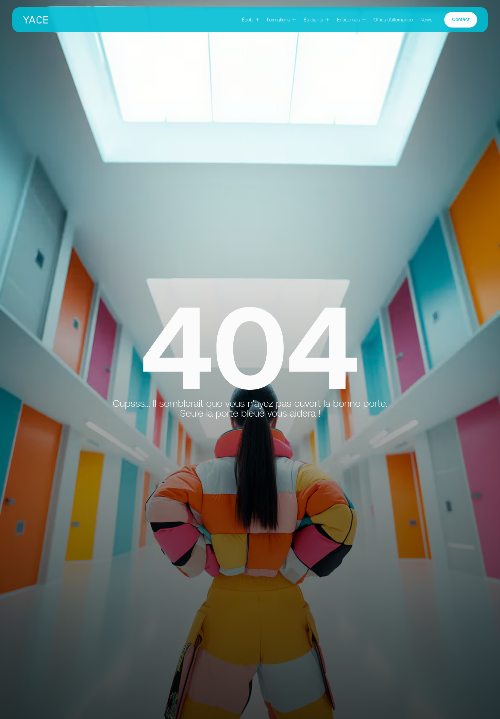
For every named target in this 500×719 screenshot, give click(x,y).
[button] (251, 20)
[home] (35, 19)
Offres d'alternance (393, 19)
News (426, 19)
